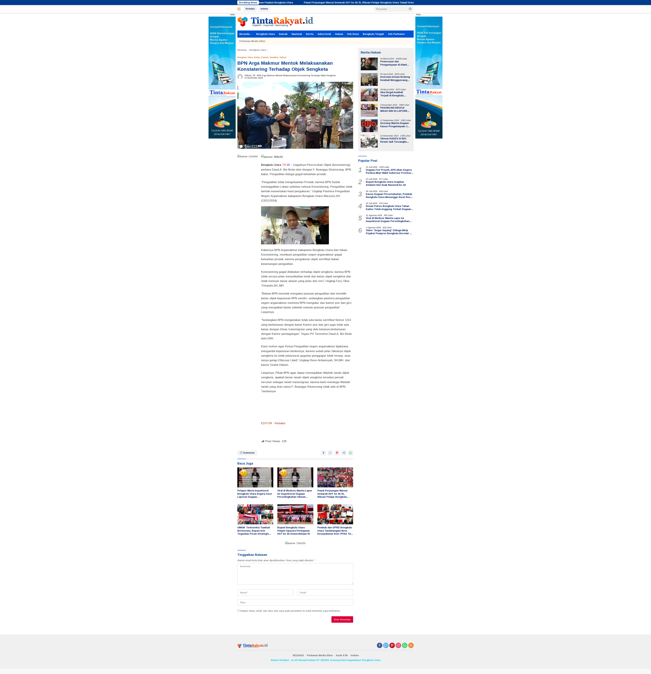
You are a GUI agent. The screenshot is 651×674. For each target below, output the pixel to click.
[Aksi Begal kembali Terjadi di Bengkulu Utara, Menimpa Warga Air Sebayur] (369, 95)
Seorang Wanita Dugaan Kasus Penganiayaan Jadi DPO (395, 125)
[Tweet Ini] (330, 452)
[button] (410, 9)
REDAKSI (298, 655)
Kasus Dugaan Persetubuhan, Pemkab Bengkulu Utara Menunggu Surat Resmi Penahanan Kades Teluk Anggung (389, 196)
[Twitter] (386, 646)
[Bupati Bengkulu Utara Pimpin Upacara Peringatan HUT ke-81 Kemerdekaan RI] (295, 514)
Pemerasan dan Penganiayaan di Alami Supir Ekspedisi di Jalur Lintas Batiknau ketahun (395, 63)
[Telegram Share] (343, 452)
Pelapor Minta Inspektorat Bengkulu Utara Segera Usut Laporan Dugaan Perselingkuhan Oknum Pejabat (254, 493)
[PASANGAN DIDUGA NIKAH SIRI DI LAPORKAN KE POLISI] (369, 110)
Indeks (264, 8)
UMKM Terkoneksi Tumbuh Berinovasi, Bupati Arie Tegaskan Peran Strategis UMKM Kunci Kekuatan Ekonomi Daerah (253, 530)
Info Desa (353, 34)
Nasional (297, 34)
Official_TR (249, 75)
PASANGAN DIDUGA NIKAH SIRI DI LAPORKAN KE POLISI (395, 109)
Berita (309, 34)
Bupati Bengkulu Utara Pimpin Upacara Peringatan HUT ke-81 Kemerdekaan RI (293, 530)
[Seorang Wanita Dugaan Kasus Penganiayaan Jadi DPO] (369, 125)
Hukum (339, 34)
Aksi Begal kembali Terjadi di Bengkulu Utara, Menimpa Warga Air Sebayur (395, 94)
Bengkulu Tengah (373, 34)
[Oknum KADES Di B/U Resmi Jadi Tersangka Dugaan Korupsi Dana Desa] (369, 141)
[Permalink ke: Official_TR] (240, 76)
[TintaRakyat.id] (275, 21)
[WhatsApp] (404, 646)
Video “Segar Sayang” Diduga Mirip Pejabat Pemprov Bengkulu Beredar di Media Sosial (389, 232)
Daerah (283, 34)
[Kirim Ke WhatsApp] (350, 452)
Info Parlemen (396, 34)
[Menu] (239, 9)
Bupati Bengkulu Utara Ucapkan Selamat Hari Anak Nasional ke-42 (386, 183)
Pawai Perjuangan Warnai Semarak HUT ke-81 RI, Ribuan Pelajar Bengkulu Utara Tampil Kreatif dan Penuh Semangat (319, 2)
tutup (232, 14)
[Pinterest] (392, 646)
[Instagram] (398, 646)
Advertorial (324, 34)
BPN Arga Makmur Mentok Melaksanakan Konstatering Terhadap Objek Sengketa (296, 75)
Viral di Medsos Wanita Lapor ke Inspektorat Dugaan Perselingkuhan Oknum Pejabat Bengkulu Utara (294, 493)
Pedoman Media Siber (252, 41)
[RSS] (411, 646)
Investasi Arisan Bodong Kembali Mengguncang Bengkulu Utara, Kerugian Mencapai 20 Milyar (395, 79)
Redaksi (250, 8)
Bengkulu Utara (265, 34)
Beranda (244, 34)
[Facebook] (379, 646)
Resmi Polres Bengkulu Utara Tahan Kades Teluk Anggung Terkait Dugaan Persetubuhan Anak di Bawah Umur (388, 208)
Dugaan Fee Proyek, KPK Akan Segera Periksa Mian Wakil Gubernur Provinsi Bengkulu (389, 171)
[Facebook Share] (323, 452)
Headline (274, 57)
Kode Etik (342, 655)
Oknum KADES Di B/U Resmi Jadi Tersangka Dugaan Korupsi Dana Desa (393, 140)
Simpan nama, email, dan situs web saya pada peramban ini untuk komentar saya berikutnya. (290, 610)
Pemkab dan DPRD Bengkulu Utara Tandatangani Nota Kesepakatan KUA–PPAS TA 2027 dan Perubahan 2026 (334, 530)
